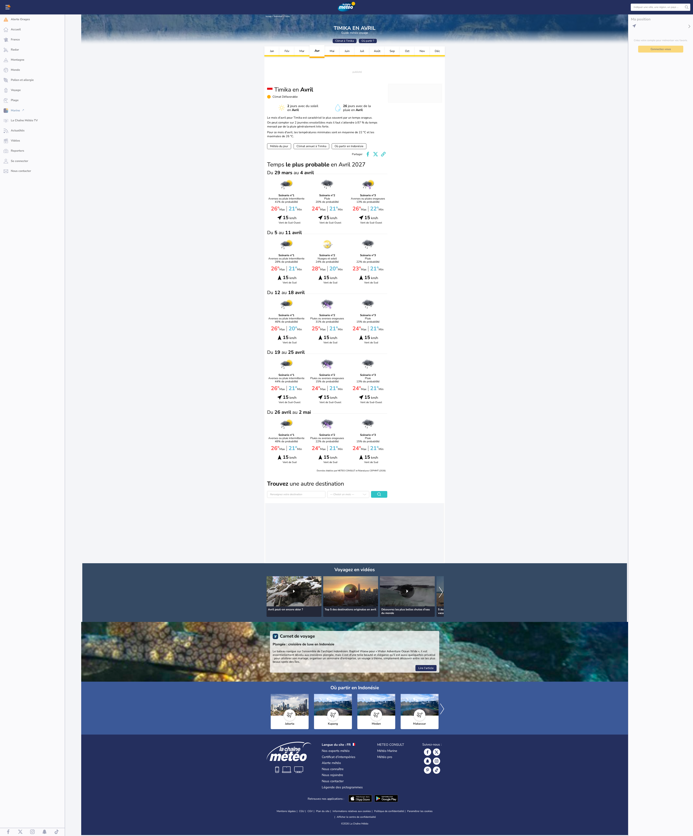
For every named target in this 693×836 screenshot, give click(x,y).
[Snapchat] (427, 761)
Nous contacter (333, 781)
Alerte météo (331, 763)
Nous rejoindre (332, 775)
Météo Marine (387, 751)
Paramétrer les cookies (420, 811)
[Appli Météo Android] (386, 799)
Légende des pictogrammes (342, 787)
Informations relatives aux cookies (352, 811)
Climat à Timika (344, 41)
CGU (301, 811)
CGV (310, 811)
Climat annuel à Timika (311, 146)
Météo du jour (279, 146)
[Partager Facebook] (367, 154)
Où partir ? (367, 41)
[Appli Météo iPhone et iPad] (360, 799)
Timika (287, 16)
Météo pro (384, 757)
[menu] (8, 7)
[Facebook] (427, 752)
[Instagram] (436, 761)
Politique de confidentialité (389, 811)
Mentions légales (286, 811)
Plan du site (322, 811)
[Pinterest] (427, 770)
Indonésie (278, 16)
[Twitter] (436, 752)
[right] (441, 592)
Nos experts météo (336, 751)
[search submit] (686, 7)
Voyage (268, 16)
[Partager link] (383, 154)
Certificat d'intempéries (338, 757)
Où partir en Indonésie (349, 146)
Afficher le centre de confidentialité (356, 817)
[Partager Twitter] (375, 154)
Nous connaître (333, 769)
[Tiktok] (436, 770)
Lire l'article (426, 668)
